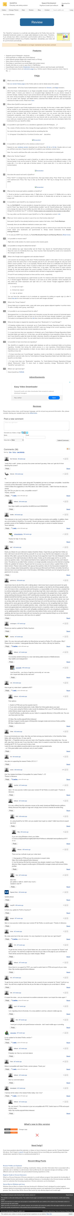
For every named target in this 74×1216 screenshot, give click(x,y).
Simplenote (26, 67)
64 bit (54, 147)
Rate (23, 10)
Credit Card (49, 5)
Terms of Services (60, 1211)
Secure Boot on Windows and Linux (14, 1184)
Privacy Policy (69, 1211)
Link (59, 214)
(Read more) (66, 235)
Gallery (4, 10)
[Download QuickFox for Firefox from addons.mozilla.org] (62, 5)
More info (49, 1214)
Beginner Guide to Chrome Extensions (14, 1175)
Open (54, 397)
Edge (56, 87)
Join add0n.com (20, 1211)
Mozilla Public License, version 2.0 (26, 1195)
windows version (23, 147)
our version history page (17, 84)
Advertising (52, 1211)
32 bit (48, 147)
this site (14, 298)
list (33, 318)
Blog (39, 10)
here (32, 100)
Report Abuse (69, 1195)
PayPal (42, 5)
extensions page (29, 69)
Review (31, 10)
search (21, 1152)
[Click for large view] (63, 37)
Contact (47, 10)
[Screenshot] (36, 139)
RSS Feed (45, 1211)
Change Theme (13, 10)
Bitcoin (56, 5)
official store (33, 413)
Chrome (49, 87)
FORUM (21, 372)
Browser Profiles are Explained (12, 1165)
